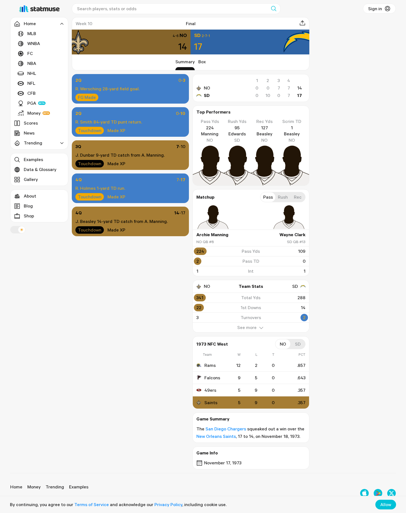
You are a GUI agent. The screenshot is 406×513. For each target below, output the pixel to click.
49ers (210, 390)
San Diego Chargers (225, 429)
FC (30, 53)
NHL (31, 73)
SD (207, 95)
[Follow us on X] (391, 493)
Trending (55, 487)
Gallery (31, 179)
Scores (31, 123)
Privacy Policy (168, 504)
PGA (31, 103)
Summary (185, 62)
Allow (385, 504)
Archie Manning (212, 234)
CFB (31, 93)
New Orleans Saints (216, 436)
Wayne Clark (292, 234)
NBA (31, 63)
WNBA (33, 43)
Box (202, 62)
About (30, 196)
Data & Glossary (40, 169)
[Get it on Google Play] (378, 493)
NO (207, 88)
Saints (210, 402)
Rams (210, 365)
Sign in (375, 9)
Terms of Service (91, 504)
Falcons (212, 378)
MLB (31, 33)
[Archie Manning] (213, 217)
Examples (33, 159)
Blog (28, 206)
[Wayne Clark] (288, 217)
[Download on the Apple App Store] (364, 493)
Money (34, 113)
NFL (31, 83)
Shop (29, 216)
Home (16, 487)
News (29, 133)
